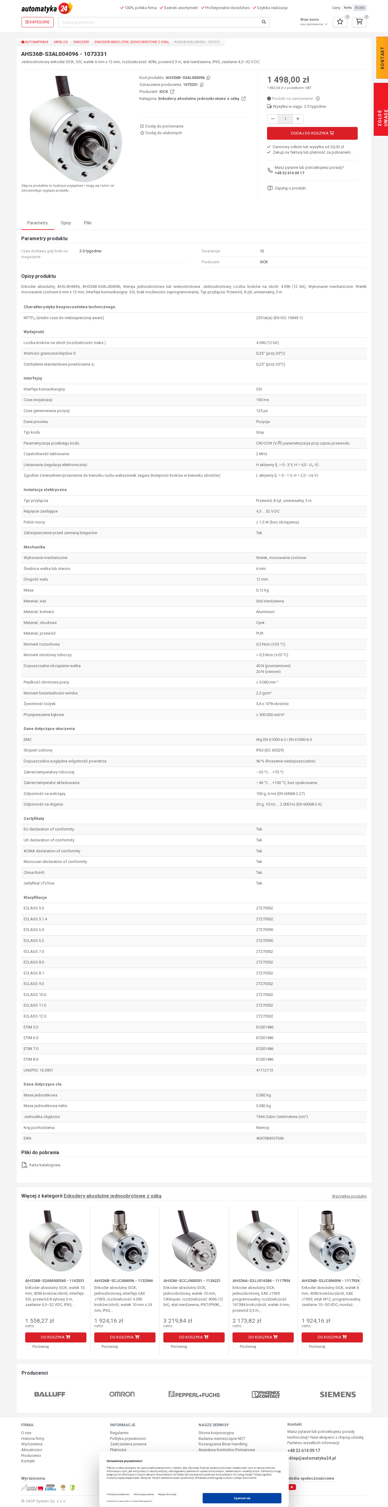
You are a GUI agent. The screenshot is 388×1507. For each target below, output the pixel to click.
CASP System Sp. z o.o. (45, 1501)
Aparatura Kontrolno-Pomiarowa (227, 1449)
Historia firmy (32, 1438)
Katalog (61, 42)
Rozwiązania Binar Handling (223, 1444)
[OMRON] (50, 1394)
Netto (348, 8)
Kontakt (28, 1461)
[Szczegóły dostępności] (318, 98)
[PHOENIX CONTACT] (195, 1394)
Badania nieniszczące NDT (222, 1438)
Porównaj (40, 1346)
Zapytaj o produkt (290, 188)
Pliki (88, 222)
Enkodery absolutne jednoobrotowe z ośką (132, 42)
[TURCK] (339, 1394)
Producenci (31, 1455)
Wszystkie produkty (349, 1196)
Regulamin (119, 1432)
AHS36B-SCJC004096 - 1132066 (123, 1280)
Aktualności (31, 1449)
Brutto (360, 8)
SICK (164, 91)
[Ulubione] (340, 22)
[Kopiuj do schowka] (208, 78)
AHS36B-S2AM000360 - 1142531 (54, 1280)
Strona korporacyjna (216, 1432)
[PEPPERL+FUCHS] (122, 1394)
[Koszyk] (359, 22)
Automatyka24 (36, 42)
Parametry (37, 222)
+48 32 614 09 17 (289, 173)
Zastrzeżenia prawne (128, 1444)
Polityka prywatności (128, 1438)
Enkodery (81, 42)
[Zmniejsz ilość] (272, 119)
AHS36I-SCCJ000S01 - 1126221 (192, 1280)
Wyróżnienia (31, 1444)
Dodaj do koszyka (310, 133)
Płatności (118, 1449)
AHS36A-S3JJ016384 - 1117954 (261, 1280)
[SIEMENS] (267, 1394)
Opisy (66, 222)
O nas (26, 1432)
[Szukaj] (264, 22)
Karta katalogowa (44, 1165)
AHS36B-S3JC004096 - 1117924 (331, 1280)
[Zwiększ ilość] (297, 119)
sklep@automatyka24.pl (311, 1458)
